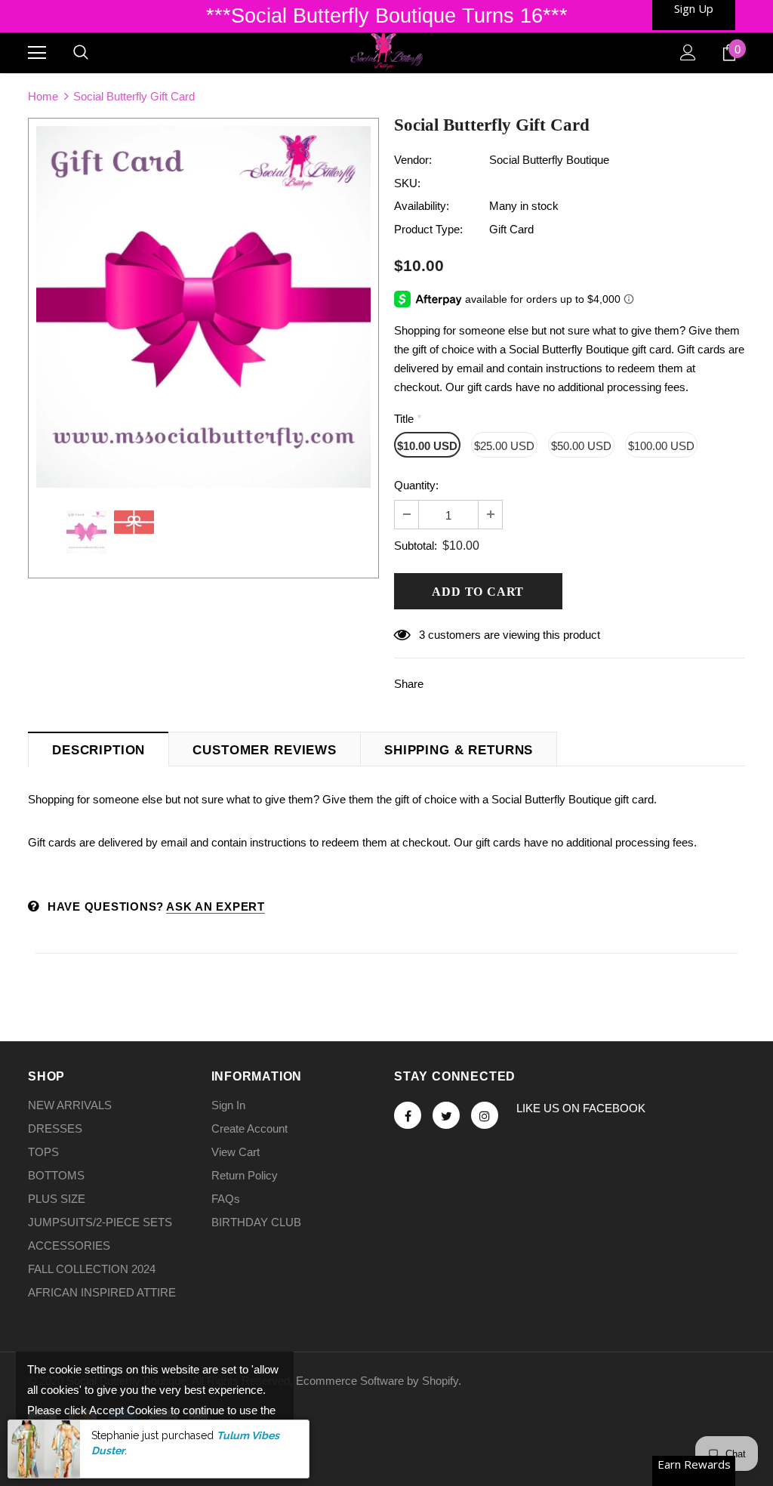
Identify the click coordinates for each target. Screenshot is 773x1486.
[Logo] (386, 52)
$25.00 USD (504, 445)
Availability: (421, 205)
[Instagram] (484, 1115)
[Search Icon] (80, 52)
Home (43, 96)
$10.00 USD (427, 445)
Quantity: (416, 485)
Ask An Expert (215, 906)
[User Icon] (688, 52)
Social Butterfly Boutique (549, 159)
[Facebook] (407, 1115)
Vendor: (413, 159)
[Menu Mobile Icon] (37, 53)
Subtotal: (415, 545)
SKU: (407, 183)
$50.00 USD (581, 445)
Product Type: (428, 229)
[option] (203, 307)
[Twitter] (446, 1115)
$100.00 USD (661, 445)
